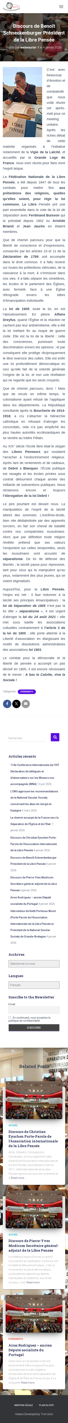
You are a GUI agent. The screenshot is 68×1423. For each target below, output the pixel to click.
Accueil (13, 1125)
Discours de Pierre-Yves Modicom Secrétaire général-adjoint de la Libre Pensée (33, 884)
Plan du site (46, 1405)
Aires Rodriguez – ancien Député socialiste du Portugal (30, 1350)
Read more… (18, 1177)
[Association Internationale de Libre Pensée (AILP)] (13, 6)
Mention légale (23, 1405)
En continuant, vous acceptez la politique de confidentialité (29, 1019)
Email (11, 1004)
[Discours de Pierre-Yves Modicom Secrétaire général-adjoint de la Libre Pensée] (34, 1209)
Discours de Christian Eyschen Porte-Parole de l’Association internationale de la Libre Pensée (33, 844)
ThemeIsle (47, 1414)
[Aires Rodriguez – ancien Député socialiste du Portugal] (34, 1313)
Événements (26, 692)
